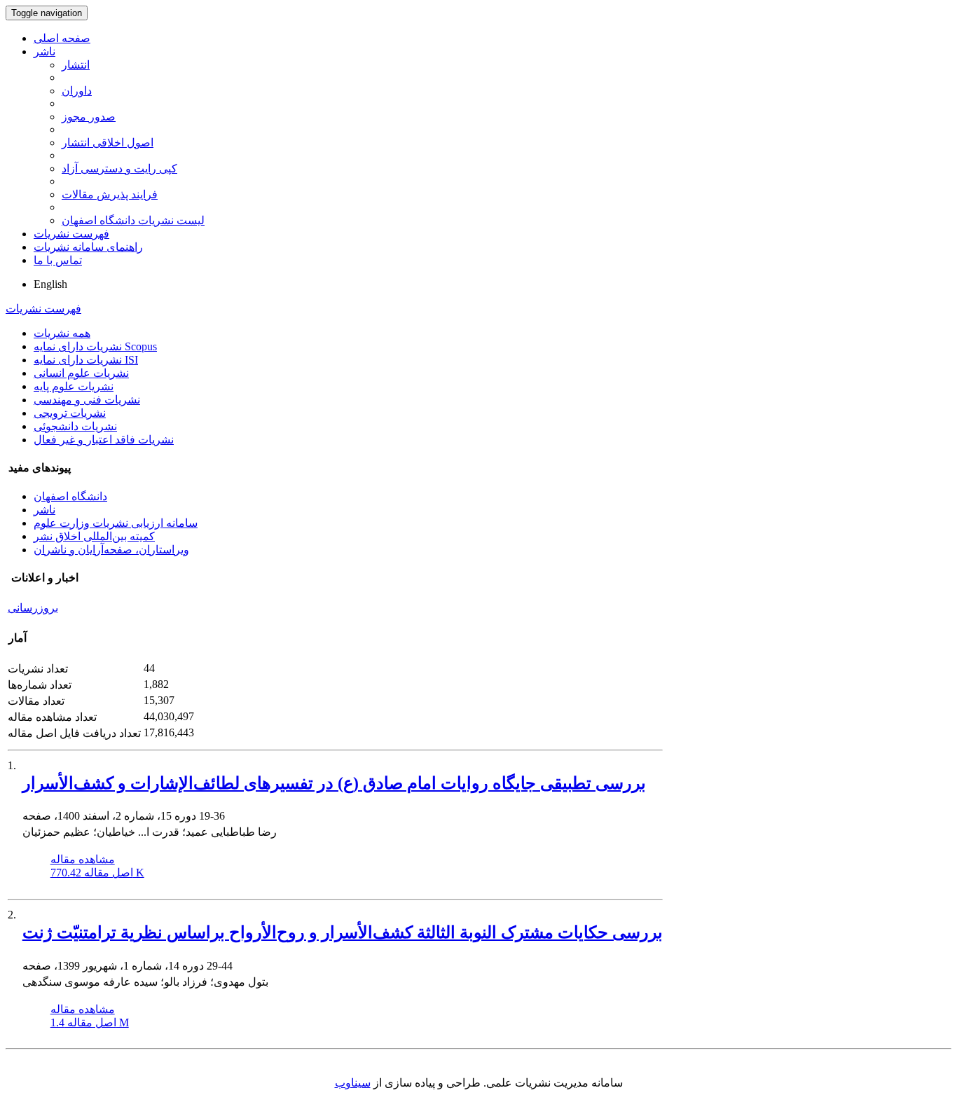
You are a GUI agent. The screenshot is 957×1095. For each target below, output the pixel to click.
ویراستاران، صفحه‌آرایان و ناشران (111, 550)
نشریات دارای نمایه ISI (86, 360)
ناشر (44, 51)
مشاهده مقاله (82, 859)
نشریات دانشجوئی (75, 426)
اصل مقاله (97, 873)
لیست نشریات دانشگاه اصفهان (133, 220)
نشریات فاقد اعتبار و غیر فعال (104, 440)
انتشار (76, 65)
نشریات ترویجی (70, 413)
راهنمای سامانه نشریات (88, 247)
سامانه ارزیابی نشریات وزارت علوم (116, 523)
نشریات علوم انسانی (81, 373)
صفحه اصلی (62, 38)
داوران (77, 91)
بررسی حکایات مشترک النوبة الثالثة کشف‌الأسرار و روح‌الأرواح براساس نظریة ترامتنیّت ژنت (342, 932)
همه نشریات (62, 333)
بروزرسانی (33, 608)
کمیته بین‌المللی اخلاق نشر (94, 536)
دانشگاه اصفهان (70, 496)
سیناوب (353, 1083)
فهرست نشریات (71, 234)
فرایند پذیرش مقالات (110, 194)
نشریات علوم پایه (73, 386)
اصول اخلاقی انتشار (107, 143)
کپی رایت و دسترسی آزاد (119, 168)
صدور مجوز (89, 117)
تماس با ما (58, 260)
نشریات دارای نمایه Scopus (95, 346)
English (50, 284)
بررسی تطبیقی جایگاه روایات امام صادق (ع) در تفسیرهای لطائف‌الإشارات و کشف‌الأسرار (334, 783)
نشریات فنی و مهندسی (87, 400)
